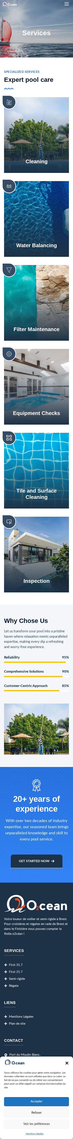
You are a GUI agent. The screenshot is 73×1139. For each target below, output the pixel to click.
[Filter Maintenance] (9, 270)
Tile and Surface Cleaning (36, 494)
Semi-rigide (17, 978)
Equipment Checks (36, 413)
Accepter (36, 1101)
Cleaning (37, 161)
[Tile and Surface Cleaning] (9, 438)
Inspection (37, 581)
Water (24, 245)
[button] (67, 1063)
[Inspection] (9, 522)
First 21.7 (16, 971)
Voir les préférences (36, 1123)
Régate (13, 985)
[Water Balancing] (9, 186)
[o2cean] (9, 4)
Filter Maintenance (36, 329)
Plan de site (17, 1023)
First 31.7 (16, 964)
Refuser (36, 1112)
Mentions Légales (21, 1016)
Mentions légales (34, 1133)
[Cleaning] (9, 102)
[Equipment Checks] (9, 354)
